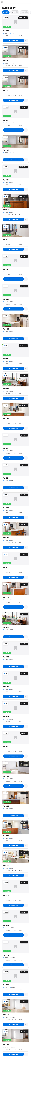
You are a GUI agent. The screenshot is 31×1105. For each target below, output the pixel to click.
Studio (14, 12)
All (5, 12)
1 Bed (24, 12)
